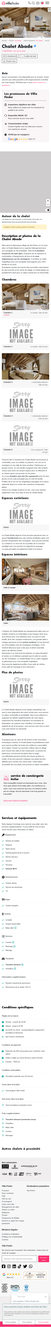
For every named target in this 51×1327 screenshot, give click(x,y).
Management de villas (10, 1207)
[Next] (29, 34)
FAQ (3, 1196)
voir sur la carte (19, 51)
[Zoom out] (48, 204)
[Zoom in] (48, 201)
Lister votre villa (8, 1204)
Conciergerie (7, 1201)
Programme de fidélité (10, 1218)
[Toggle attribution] (48, 210)
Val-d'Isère (8, 51)
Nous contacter (8, 1193)
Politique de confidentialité (12, 1237)
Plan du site (6, 1199)
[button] (25, 238)
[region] (25, 182)
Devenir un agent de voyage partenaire (13, 1222)
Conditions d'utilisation (10, 1234)
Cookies (5, 1240)
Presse (4, 1215)
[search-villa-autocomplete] (33, 3)
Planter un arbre (8, 1210)
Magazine (6, 1212)
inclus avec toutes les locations (15, 800)
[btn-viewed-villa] (37, 3)
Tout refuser (27, 1322)
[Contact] (29, 3)
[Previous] (22, 34)
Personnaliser (10, 1322)
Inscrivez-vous (44, 1259)
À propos (5, 1190)
